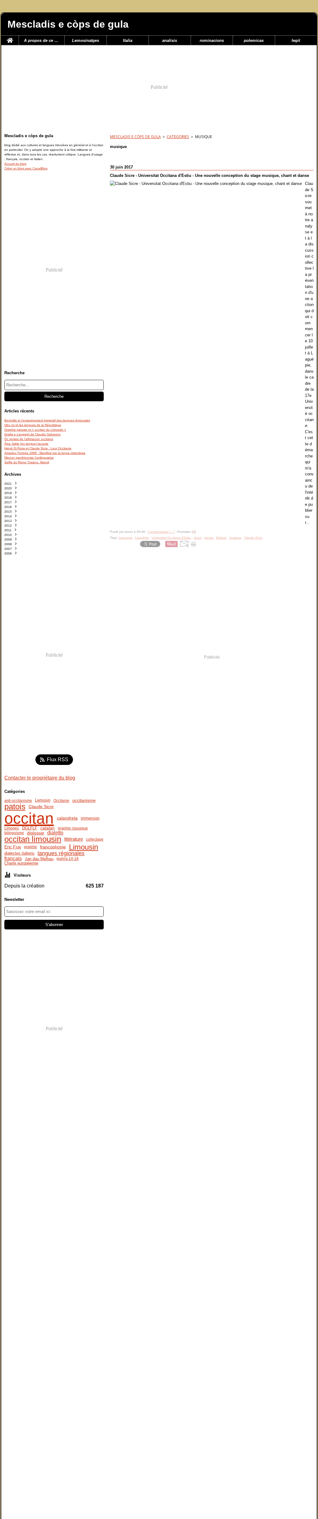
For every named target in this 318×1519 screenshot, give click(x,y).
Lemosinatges (85, 40)
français (13, 858)
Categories (178, 136)
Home (10, 38)
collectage (94, 839)
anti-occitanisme (18, 800)
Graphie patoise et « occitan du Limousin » (35, 429)
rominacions (212, 40)
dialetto (55, 832)
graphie (30, 847)
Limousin (83, 847)
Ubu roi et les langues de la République (32, 425)
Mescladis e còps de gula (135, 136)
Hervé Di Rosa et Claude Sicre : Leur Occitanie (37, 448)
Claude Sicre (41, 806)
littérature (73, 839)
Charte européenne (21, 863)
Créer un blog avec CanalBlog (26, 168)
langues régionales (61, 853)
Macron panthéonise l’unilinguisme (29, 457)
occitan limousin (32, 839)
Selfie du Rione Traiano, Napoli (26, 462)
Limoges (11, 828)
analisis (169, 40)
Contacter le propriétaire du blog (39, 777)
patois (14, 807)
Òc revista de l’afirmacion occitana (28, 439)
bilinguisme (14, 833)
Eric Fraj (12, 847)
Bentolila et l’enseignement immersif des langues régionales (47, 420)
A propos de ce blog (41, 40)
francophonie (53, 847)
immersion (90, 818)
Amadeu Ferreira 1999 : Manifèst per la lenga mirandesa (44, 453)
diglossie (35, 833)
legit (296, 40)
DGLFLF (29, 828)
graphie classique (73, 828)
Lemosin (42, 800)
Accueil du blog (15, 163)
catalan (47, 828)
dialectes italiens (19, 854)
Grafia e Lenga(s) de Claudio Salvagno (32, 434)
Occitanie (61, 800)
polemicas (254, 40)
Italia (127, 40)
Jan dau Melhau (39, 859)
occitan (29, 818)
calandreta (67, 818)
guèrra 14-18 (68, 859)
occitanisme (84, 800)
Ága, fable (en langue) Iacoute (26, 443)
